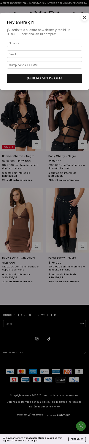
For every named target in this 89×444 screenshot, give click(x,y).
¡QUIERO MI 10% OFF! (44, 78)
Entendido (77, 439)
